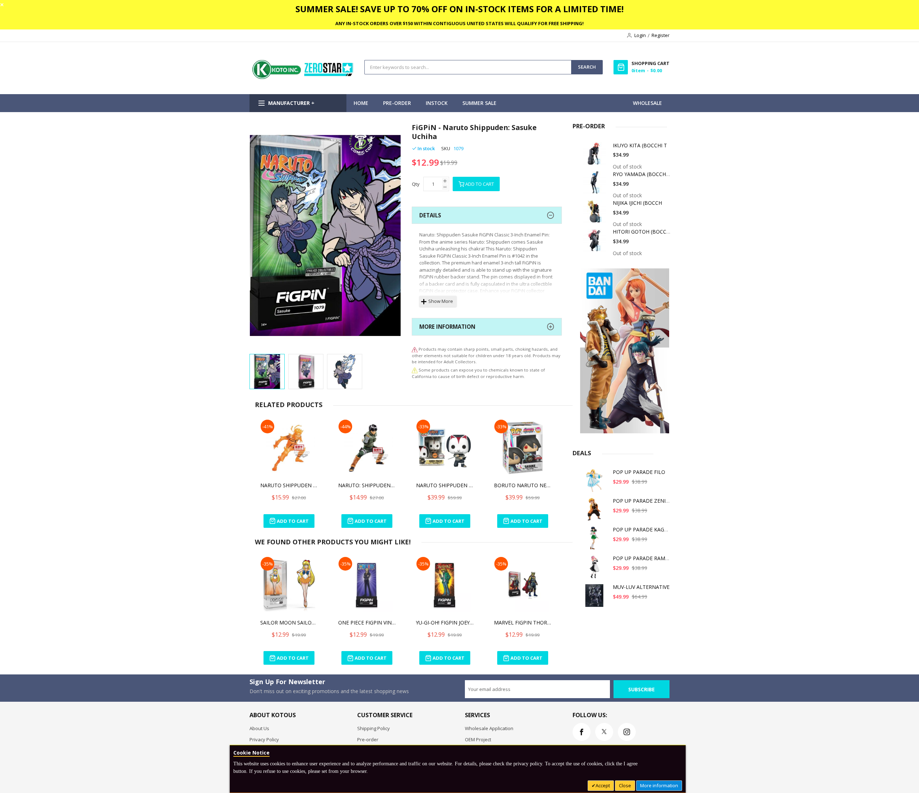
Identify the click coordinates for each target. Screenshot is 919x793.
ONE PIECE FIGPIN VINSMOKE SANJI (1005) (367, 622)
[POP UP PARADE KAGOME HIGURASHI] (595, 540)
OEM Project (478, 739)
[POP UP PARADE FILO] (595, 483)
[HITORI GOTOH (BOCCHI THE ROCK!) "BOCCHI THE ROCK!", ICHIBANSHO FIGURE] (595, 243)
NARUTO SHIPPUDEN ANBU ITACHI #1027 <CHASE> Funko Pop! (445, 485)
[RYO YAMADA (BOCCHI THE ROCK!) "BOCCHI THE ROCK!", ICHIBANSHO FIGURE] (595, 185)
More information (659, 785)
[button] (263, 236)
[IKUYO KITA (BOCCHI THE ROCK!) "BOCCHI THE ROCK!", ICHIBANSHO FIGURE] (595, 156)
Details (430, 215)
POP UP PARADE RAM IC (642, 558)
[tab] (487, 215)
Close (625, 785)
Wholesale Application (489, 728)
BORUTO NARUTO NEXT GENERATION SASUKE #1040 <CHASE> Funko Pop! (522, 485)
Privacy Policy (264, 739)
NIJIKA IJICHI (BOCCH (637, 202)
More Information (447, 326)
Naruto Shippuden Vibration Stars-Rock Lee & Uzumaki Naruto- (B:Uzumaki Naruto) (289, 485)
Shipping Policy (373, 728)
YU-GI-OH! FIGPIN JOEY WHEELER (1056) (445, 622)
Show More (440, 301)
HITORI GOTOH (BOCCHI (642, 231)
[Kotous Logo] (303, 77)
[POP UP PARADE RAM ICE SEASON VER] (595, 569)
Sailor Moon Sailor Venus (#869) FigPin (289, 622)
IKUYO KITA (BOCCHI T (640, 145)
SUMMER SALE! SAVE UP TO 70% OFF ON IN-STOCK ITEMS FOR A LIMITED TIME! (459, 9)
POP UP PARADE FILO (639, 472)
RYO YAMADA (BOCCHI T (642, 174)
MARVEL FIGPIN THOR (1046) (522, 622)
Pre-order (367, 739)
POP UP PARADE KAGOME (644, 529)
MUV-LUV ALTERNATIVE (641, 587)
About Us (259, 728)
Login (640, 35)
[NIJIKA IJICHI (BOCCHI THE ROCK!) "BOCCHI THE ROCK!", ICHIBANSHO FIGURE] (595, 214)
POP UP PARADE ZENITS (642, 500)
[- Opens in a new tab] (414, 370)
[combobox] (468, 67)
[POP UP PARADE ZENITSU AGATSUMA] (595, 512)
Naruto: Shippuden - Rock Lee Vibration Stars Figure (367, 485)
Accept (603, 785)
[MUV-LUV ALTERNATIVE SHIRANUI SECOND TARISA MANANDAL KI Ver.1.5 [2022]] (595, 598)
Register (661, 35)
